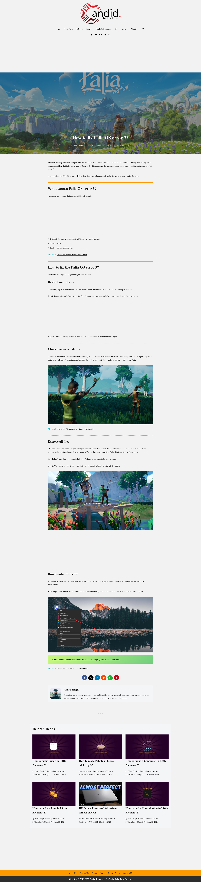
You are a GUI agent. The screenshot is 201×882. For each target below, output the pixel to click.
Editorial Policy (98, 873)
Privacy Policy (114, 873)
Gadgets (97, 818)
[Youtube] (100, 34)
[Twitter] (96, 34)
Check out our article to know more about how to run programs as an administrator (86, 659)
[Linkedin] (105, 34)
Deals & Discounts (103, 29)
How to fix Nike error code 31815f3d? (72, 668)
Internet (56, 771)
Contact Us (84, 873)
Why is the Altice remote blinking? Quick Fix (75, 428)
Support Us (127, 873)
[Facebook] (91, 34)
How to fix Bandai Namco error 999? (72, 254)
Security (89, 29)
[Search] (143, 29)
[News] (109, 34)
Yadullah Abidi (86, 818)
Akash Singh (78, 145)
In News (79, 29)
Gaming (49, 771)
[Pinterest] (116, 677)
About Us (72, 873)
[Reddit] (103, 677)
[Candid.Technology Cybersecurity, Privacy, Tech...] (100, 13)
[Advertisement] (100, 55)
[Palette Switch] (59, 29)
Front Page (68, 29)
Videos (62, 771)
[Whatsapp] (110, 677)
